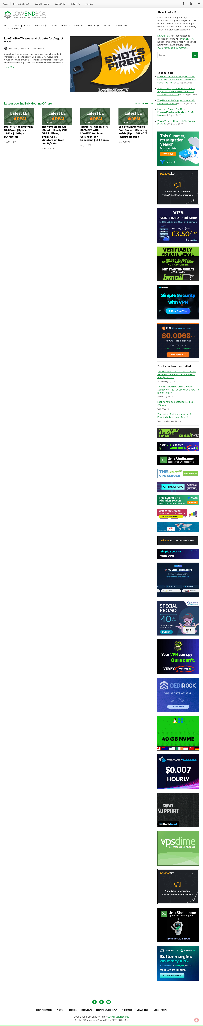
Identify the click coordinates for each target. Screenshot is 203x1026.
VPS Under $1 (40, 25)
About (5, 4)
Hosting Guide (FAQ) (21, 4)
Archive (78, 1020)
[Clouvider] (178, 242)
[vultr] (178, 165)
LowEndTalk (121, 25)
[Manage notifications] (196, 1020)
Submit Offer (60, 4)
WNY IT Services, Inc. (118, 1016)
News (54, 25)
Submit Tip (75, 4)
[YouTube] (191, 4)
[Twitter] (199, 4)
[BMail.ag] (178, 280)
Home (7, 25)
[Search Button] (195, 55)
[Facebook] (183, 4)
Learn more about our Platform (172, 48)
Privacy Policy (104, 1020)
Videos (107, 25)
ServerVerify (14, 28)
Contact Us (90, 1020)
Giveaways (93, 25)
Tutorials (65, 25)
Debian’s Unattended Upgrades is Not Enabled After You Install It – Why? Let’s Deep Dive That (176, 79)
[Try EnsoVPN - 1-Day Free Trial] (178, 318)
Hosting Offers (22, 25)
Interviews (79, 25)
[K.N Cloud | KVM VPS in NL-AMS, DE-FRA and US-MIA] (178, 357)
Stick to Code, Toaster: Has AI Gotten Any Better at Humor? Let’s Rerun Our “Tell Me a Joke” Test (176, 91)
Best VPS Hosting (42, 4)
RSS (115, 1020)
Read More (9, 67)
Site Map (123, 1020)
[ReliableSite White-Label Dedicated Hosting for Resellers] (178, 203)
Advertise (89, 4)
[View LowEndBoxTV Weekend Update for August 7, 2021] (111, 91)
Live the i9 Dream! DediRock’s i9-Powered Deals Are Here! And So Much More (176, 112)
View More (141, 103)
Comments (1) (38, 48)
